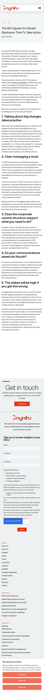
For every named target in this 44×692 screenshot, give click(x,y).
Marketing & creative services (13, 599)
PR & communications (10, 596)
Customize (22, 674)
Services (5, 546)
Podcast (5, 582)
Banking (5, 626)
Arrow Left (4, 23)
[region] (22, 675)
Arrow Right (9, 23)
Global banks (7, 629)
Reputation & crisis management (14, 609)
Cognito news (7, 575)
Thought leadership (9, 572)
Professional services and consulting (16, 652)
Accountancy (7, 655)
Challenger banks (8, 632)
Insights (5, 552)
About (4, 556)
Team (4, 559)
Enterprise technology (10, 639)
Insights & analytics (9, 616)
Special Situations (9, 606)
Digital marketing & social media (14, 602)
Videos (4, 585)
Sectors (5, 549)
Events (4, 579)
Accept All (22, 687)
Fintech (5, 646)
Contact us (22, 404)
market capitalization (19, 82)
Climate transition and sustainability (16, 636)
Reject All (22, 680)
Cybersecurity (7, 642)
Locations (6, 562)
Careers (5, 566)
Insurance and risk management (14, 649)
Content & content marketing (13, 612)
